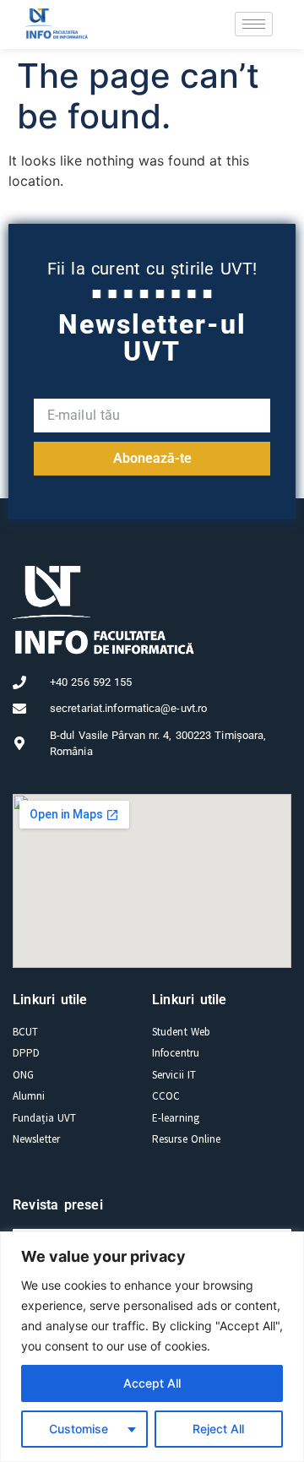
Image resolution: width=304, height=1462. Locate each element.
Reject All (218, 1428)
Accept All (152, 1383)
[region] (152, 1346)
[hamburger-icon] (254, 24)
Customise (78, 1428)
